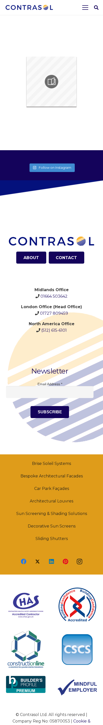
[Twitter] (37, 561)
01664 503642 (54, 296)
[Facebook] (23, 562)
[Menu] (85, 7)
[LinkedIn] (51, 562)
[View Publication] (51, 81)
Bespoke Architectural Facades (51, 476)
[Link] (29, 8)
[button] (96, 7)
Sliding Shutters (52, 538)
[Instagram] (79, 562)
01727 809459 (54, 313)
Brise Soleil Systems (51, 463)
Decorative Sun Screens (52, 526)
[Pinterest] (65, 562)
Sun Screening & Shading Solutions (51, 513)
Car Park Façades (51, 488)
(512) (54, 330)
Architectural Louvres (51, 501)
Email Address (50, 384)
